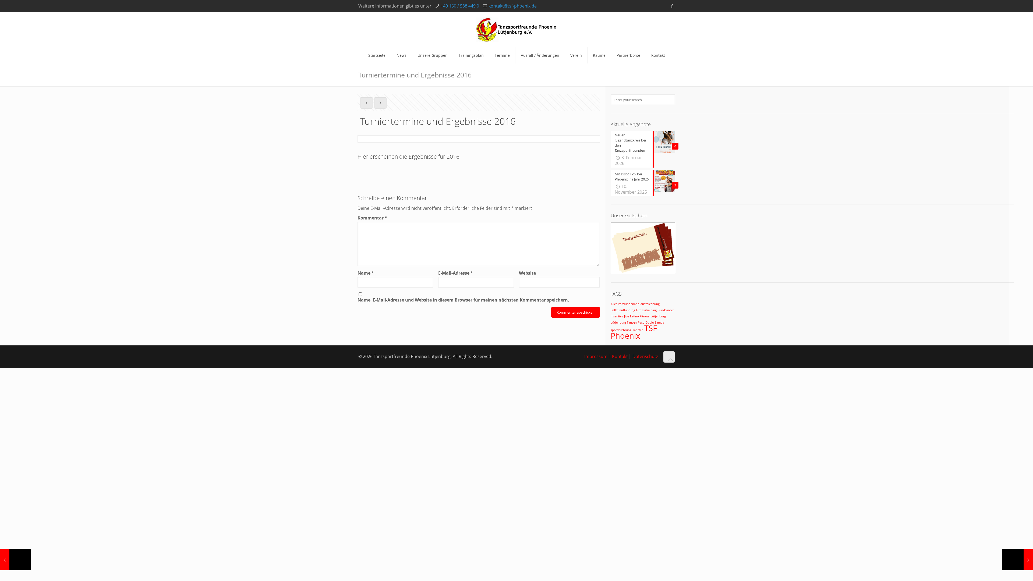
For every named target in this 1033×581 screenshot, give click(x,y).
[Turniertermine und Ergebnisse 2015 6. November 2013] (15, 559)
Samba (659, 322)
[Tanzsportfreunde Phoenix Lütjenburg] (516, 29)
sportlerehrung (621, 330)
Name (366, 273)
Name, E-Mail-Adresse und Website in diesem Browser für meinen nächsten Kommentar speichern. (463, 300)
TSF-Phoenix (635, 332)
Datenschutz (645, 356)
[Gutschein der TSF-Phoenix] (643, 272)
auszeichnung (650, 304)
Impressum (595, 356)
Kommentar (372, 218)
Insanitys (617, 316)
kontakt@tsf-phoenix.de (513, 6)
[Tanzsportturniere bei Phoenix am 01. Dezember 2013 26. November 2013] (1017, 559)
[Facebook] (672, 6)
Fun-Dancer (666, 310)
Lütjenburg (658, 316)
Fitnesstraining (646, 310)
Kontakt (620, 356)
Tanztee (637, 330)
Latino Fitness (639, 316)
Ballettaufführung (623, 310)
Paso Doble (646, 322)
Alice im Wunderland (625, 304)
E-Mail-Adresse (455, 273)
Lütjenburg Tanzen (624, 322)
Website (527, 273)
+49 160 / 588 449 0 (460, 6)
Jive (626, 316)
